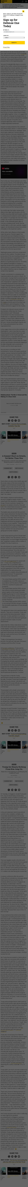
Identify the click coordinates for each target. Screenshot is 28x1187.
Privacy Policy (6, 47)
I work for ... (6, 35)
